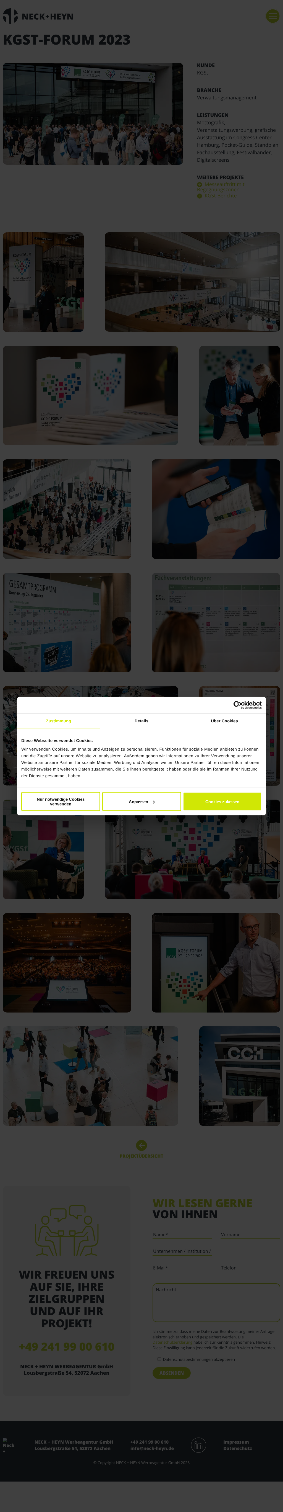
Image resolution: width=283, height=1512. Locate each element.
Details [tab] (141, 720)
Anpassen (138, 801)
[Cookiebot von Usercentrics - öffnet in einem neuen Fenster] (237, 705)
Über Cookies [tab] (224, 720)
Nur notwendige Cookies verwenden (61, 801)
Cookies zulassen (222, 801)
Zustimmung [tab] (58, 720)
